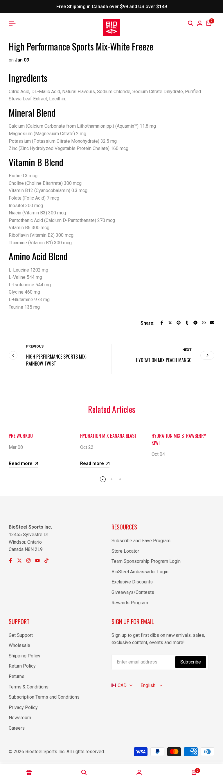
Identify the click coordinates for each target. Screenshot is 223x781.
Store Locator (125, 551)
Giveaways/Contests (133, 592)
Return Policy (22, 666)
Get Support (21, 635)
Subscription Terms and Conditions (44, 697)
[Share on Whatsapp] (204, 323)
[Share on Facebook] (162, 323)
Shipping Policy (24, 656)
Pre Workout (22, 435)
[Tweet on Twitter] (170, 323)
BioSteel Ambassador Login (140, 571)
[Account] (139, 772)
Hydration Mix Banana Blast (108, 435)
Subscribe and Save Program (141, 540)
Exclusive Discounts (132, 582)
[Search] (190, 23)
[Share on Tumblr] (187, 323)
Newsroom (20, 717)
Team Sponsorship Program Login (146, 561)
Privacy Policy (23, 707)
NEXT (187, 350)
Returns (16, 676)
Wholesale (19, 645)
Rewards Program (130, 602)
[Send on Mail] (212, 323)
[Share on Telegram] (195, 323)
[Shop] (29, 772)
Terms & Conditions (28, 687)
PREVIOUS (35, 346)
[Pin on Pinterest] (179, 323)
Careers (17, 728)
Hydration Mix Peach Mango (164, 360)
